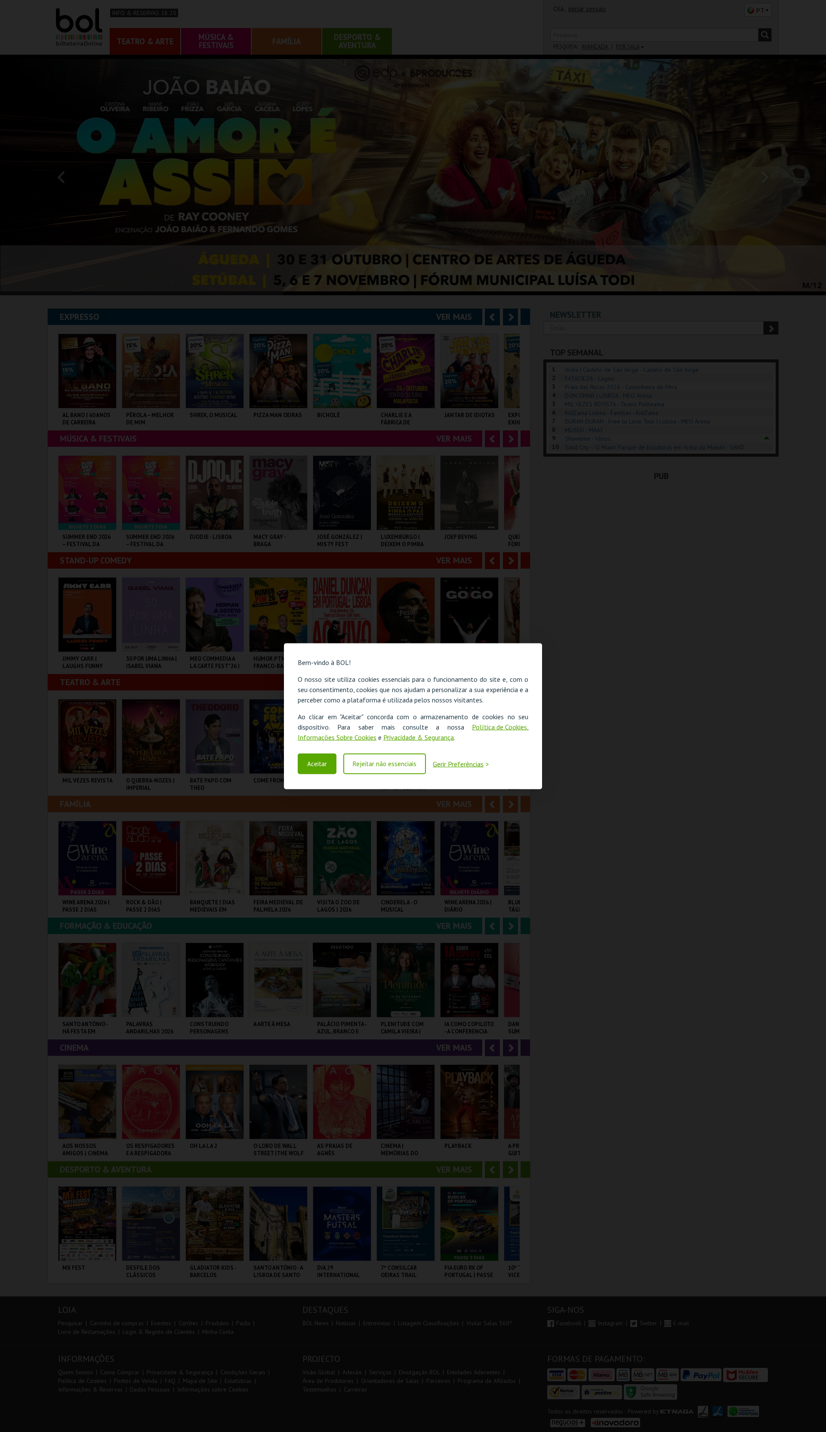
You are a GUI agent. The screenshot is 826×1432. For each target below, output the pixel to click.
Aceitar (317, 764)
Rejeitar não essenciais (384, 764)
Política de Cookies (499, 726)
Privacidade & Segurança (418, 737)
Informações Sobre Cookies (337, 737)
